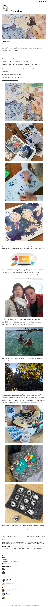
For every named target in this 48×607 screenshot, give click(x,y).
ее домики (29, 402)
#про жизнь (11, 43)
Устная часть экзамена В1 (8, 58)
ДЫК (3, 74)
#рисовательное (23, 43)
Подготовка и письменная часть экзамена (12, 55)
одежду (35, 402)
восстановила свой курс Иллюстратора (29, 246)
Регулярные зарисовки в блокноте (10, 80)
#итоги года (17, 43)
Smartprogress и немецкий (8, 61)
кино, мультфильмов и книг (18, 529)
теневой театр (30, 400)
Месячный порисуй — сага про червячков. (12, 77)
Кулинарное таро (6, 71)
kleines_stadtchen (26, 360)
